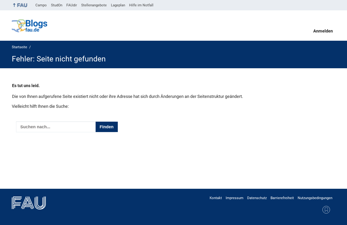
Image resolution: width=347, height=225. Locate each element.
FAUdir (71, 5)
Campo (41, 5)
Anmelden (323, 31)
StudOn (56, 5)
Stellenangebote (94, 5)
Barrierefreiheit (282, 198)
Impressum (234, 198)
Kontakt (216, 198)
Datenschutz (257, 198)
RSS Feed (326, 209)
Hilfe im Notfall (141, 5)
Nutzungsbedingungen (315, 198)
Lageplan (118, 5)
